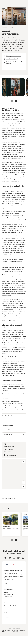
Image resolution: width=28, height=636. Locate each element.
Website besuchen (11, 59)
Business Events (8, 594)
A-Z (5, 615)
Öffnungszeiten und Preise (13, 56)
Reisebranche (8, 596)
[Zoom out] (23, 486)
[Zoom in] (23, 482)
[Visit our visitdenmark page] (14, 557)
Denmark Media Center (10, 605)
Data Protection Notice (6, 631)
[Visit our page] (9, 557)
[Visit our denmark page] (5, 557)
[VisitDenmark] (9, 565)
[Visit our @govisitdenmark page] (18, 557)
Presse (6, 592)
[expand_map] (23, 461)
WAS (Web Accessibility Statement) (18, 631)
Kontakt (6, 617)
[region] (14, 474)
